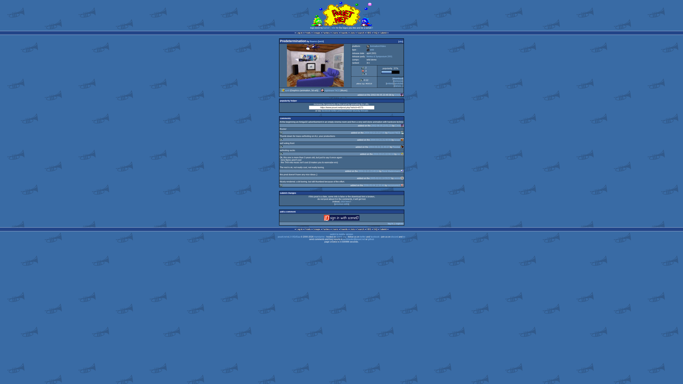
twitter (334, 111)
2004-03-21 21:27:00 (374, 133)
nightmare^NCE (332, 90)
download (398, 78)
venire (397, 178)
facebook (326, 111)
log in (390, 223)
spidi (287, 90)
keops (397, 140)
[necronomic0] (402, 185)
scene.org (341, 237)
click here (345, 201)
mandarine (319, 237)
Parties (326, 33)
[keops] (402, 140)
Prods (308, 33)
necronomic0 (394, 185)
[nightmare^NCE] (322, 90)
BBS (368, 33)
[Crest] (401, 95)
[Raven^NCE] (402, 133)
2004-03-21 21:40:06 (380, 140)
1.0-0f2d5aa (294, 237)
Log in (300, 33)
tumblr (349, 111)
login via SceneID (347, 219)
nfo (400, 41)
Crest (397, 95)
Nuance (314, 41)
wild (370, 50)
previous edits (341, 204)
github (371, 239)
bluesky (356, 111)
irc (404, 237)
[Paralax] (402, 147)
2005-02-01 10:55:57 (380, 178)
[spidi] (283, 90)
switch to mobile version (341, 234)
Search (360, 33)
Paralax (396, 147)
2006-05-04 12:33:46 (374, 185)
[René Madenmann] (402, 171)
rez (398, 154)
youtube (399, 83)
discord (394, 237)
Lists (352, 33)
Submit (383, 33)
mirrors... (398, 86)
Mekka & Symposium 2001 (379, 56)
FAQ (375, 33)
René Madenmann (391, 171)
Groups (316, 33)
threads (364, 111)
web (321, 41)
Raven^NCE (394, 133)
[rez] (402, 154)
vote (334, 28)
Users (335, 33)
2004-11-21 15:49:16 (368, 171)
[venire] (402, 178)
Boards (344, 33)
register (400, 223)
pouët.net (282, 237)
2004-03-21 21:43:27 (379, 147)
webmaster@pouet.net (354, 239)
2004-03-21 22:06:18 (383, 154)
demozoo (398, 81)
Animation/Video (376, 46)
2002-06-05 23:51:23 (381, 125)
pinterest (341, 111)
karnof (326, 28)
